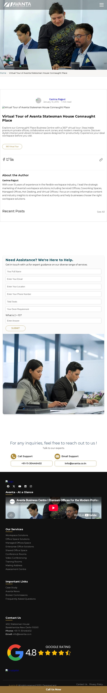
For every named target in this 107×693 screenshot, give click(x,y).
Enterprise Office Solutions (20, 546)
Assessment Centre (16, 569)
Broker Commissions (16, 595)
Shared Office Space (16, 550)
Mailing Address (14, 565)
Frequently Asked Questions (21, 599)
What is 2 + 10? (14, 315)
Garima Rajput (57, 99)
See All (101, 212)
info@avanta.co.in (75, 463)
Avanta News (13, 591)
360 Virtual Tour (12, 147)
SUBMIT (15, 328)
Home (3, 73)
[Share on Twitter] (8, 159)
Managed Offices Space (18, 542)
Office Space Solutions (17, 539)
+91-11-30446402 (31, 463)
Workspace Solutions (17, 535)
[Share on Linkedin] (12, 159)
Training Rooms (14, 561)
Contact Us (81, 684)
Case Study (11, 587)
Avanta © (13, 685)
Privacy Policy (96, 684)
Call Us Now (53, 689)
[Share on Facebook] (4, 159)
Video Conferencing (16, 558)
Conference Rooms (16, 554)
